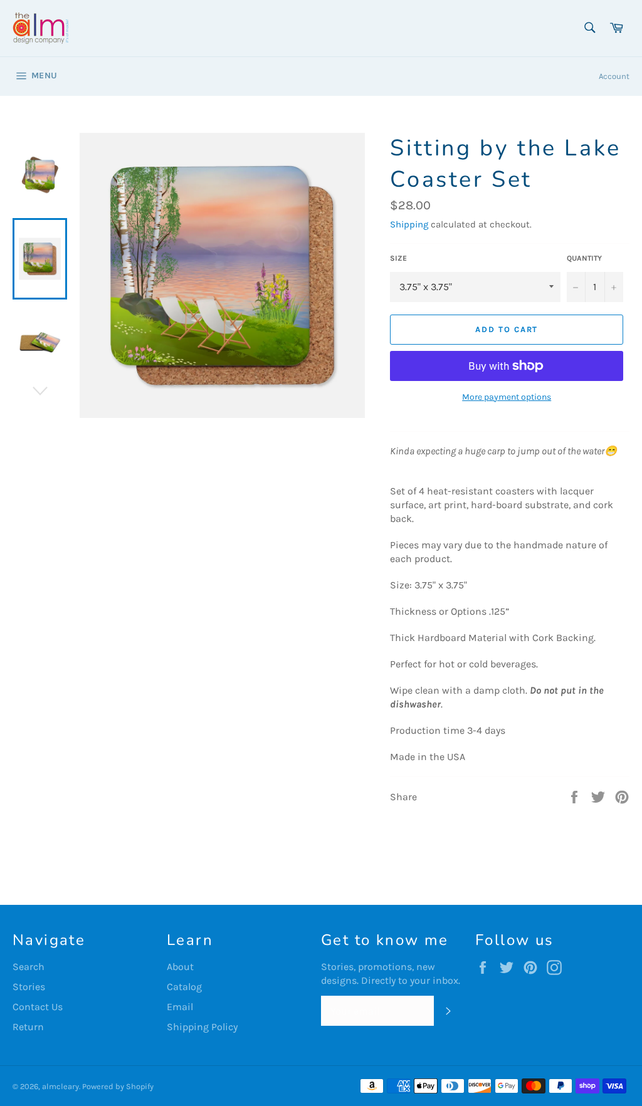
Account (614, 76)
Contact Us (38, 1007)
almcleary (60, 1086)
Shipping (409, 224)
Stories (29, 987)
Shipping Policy (202, 1027)
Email (180, 1007)
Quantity (584, 258)
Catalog (184, 987)
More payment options (506, 397)
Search (29, 967)
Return (28, 1027)
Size (398, 258)
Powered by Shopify (118, 1086)
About (180, 967)
